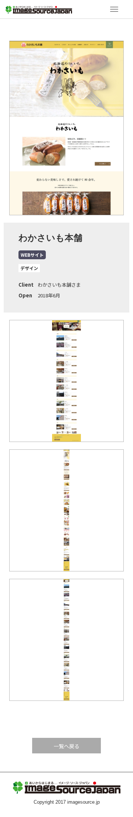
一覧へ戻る (66, 746)
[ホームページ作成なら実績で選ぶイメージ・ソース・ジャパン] (39, 8)
